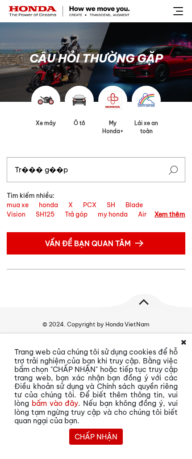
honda (48, 205)
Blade (134, 205)
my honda (113, 214)
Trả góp (76, 214)
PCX (89, 205)
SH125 (45, 214)
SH (111, 205)
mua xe (18, 205)
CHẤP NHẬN (96, 436)
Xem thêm (169, 214)
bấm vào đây (55, 403)
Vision (16, 214)
